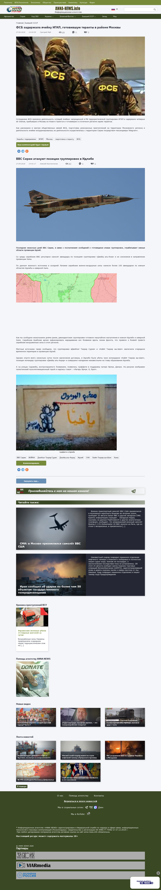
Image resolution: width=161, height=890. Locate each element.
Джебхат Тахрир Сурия (47, 457)
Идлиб (80, 457)
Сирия (22, 16)
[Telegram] (22, 151)
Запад (104, 16)
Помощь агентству (78, 795)
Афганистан (9, 16)
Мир (115, 16)
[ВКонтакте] (18, 151)
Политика (8, 2)
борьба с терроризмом (26, 139)
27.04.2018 (26, 32)
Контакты (99, 795)
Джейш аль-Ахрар (67, 457)
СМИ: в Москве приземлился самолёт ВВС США (49, 545)
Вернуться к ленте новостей (80, 801)
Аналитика (72, 2)
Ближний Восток (67, 16)
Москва (49, 139)
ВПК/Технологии (21, 2)
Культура (83, 2)
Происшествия (60, 2)
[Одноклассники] (26, 151)
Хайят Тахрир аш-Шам (101, 457)
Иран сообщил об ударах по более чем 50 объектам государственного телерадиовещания (49, 589)
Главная (19, 23)
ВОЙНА (32, 457)
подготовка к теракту (64, 139)
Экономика (35, 2)
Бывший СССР (88, 16)
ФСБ (78, 139)
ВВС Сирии (21, 457)
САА (88, 457)
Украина (48, 16)
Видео (92, 2)
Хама (116, 457)
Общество (47, 2)
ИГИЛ (41, 139)
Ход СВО (34, 16)
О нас (60, 795)
